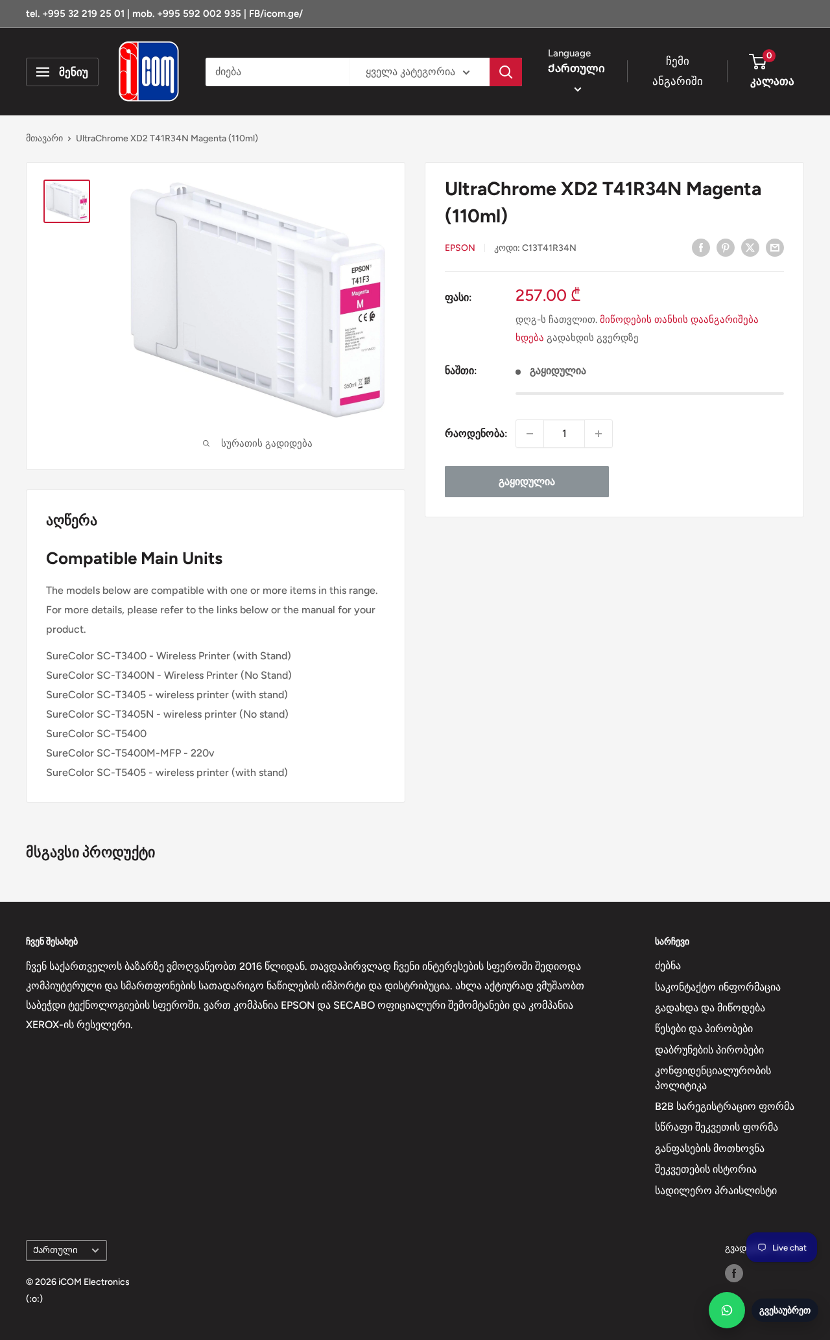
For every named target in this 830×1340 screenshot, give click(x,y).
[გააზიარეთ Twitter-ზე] (750, 247)
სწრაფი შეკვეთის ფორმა (716, 1127)
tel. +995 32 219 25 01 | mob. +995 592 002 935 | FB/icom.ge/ (164, 13)
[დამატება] (598, 433)
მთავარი (44, 138)
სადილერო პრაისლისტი (716, 1190)
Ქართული (55, 1250)
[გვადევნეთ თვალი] (734, 1273)
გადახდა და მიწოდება (710, 1008)
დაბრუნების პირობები (709, 1050)
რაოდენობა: (476, 433)
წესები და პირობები (704, 1028)
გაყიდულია (527, 481)
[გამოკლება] (529, 433)
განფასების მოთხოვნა (710, 1148)
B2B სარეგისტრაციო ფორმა (724, 1106)
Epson (460, 247)
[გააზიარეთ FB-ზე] (701, 247)
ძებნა (668, 965)
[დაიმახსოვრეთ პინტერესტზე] (726, 247)
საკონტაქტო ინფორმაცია (718, 987)
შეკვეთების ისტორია (706, 1169)
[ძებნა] (506, 72)
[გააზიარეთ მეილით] (775, 247)
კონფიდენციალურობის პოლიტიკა (713, 1077)
